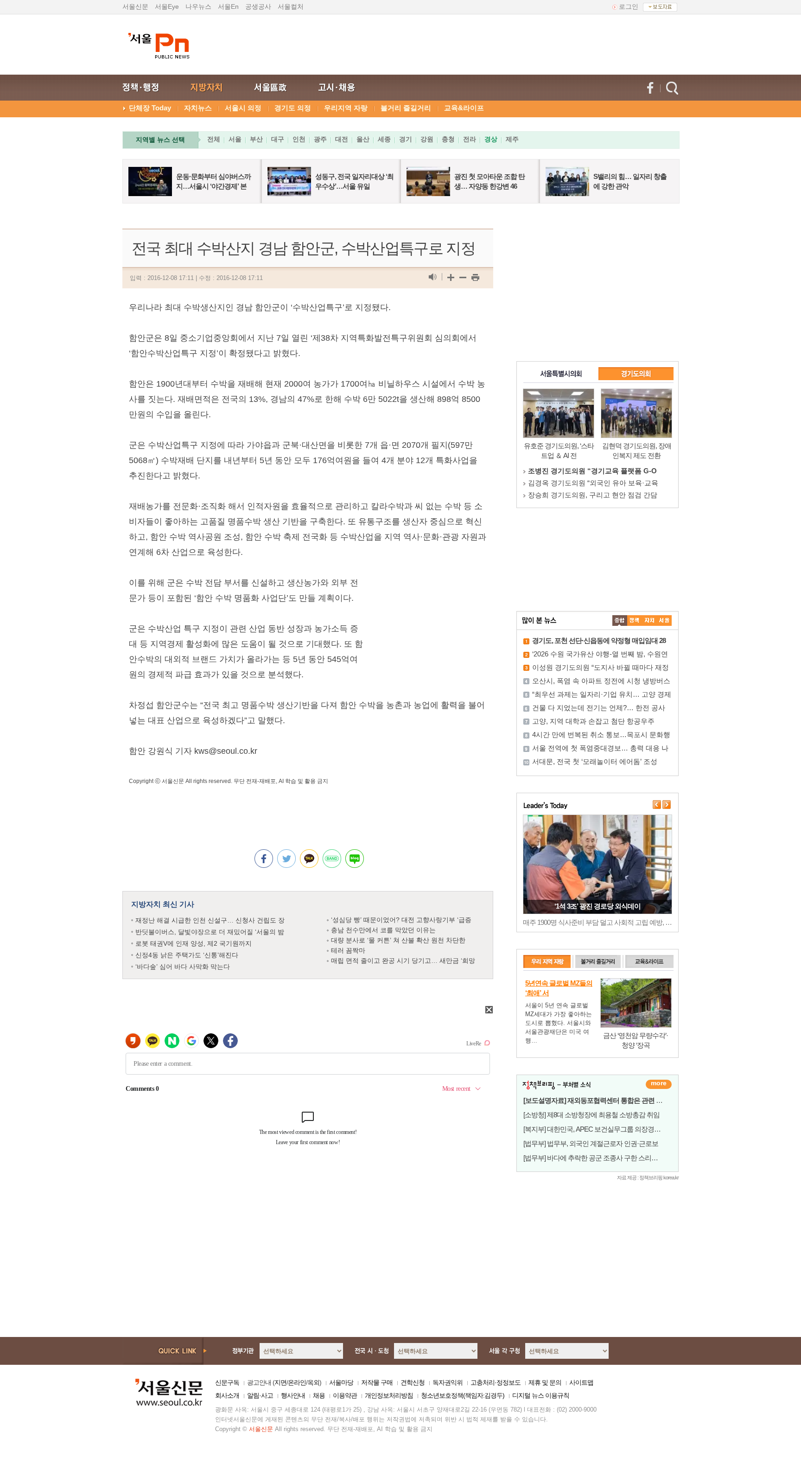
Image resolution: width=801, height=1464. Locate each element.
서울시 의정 (243, 108)
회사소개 (227, 1395)
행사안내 (293, 1395)
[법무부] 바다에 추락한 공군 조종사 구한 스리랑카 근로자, (605, 1158)
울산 (362, 139)
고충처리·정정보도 (495, 1382)
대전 (341, 139)
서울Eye (167, 6)
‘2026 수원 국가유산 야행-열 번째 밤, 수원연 (600, 654)
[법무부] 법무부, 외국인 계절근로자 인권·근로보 (590, 1143)
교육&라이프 (464, 108)
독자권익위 (447, 1382)
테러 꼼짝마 (348, 950)
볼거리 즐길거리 (406, 108)
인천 (298, 139)
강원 (426, 139)
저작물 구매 (377, 1382)
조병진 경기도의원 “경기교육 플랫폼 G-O (592, 471)
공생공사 (258, 6)
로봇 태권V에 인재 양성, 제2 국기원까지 (193, 943)
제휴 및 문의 (544, 1382)
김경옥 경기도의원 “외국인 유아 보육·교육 (593, 483)
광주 (320, 139)
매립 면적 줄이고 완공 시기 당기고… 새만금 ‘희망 (403, 960)
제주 (512, 139)
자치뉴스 (198, 108)
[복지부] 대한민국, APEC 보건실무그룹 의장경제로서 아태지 (608, 1129)
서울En (228, 6)
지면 (280, 1382)
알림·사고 (260, 1395)
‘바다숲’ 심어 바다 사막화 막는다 (182, 966)
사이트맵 (581, 1382)
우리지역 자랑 (346, 108)
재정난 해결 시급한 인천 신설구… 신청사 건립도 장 (210, 920)
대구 (277, 139)
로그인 (628, 6)
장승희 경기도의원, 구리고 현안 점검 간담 (592, 495)
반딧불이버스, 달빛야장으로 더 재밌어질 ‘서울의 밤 (209, 932)
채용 (319, 1395)
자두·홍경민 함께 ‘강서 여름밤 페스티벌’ (597, 906)
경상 (490, 139)
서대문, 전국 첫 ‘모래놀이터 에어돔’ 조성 (594, 761)
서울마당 (341, 1382)
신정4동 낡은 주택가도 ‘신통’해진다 (186, 955)
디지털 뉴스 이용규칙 (540, 1395)
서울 (235, 139)
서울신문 (135, 6)
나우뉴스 (198, 6)
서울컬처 (291, 6)
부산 (256, 139)
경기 (405, 139)
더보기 (659, 1084)
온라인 (297, 1382)
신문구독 (227, 1382)
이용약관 (345, 1395)
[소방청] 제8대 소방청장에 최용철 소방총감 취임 (591, 1115)
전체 (213, 139)
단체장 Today (150, 108)
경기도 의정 (292, 108)
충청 (448, 139)
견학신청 (412, 1382)
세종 (384, 139)
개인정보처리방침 (389, 1395)
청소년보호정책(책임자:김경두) (462, 1395)
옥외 (313, 1382)
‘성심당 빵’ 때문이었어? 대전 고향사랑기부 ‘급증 (401, 919)
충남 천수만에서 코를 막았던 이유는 (383, 930)
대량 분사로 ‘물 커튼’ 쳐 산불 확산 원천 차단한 (398, 940)
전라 (469, 139)
